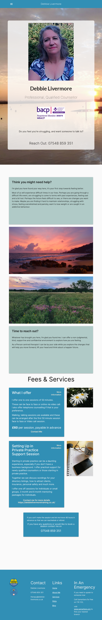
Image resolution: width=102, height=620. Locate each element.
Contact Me (36, 431)
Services (55, 597)
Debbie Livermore (51, 4)
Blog (54, 605)
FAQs (54, 601)
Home (54, 588)
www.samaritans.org (82, 609)
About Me (56, 592)
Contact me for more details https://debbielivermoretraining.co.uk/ (36, 501)
